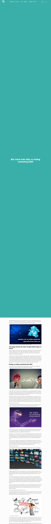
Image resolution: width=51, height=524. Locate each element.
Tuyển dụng (31, 1)
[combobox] (44, 1)
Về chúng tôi (12, 1)
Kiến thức (25, 1)
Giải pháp (17, 1)
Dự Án (22, 1)
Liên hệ (35, 1)
